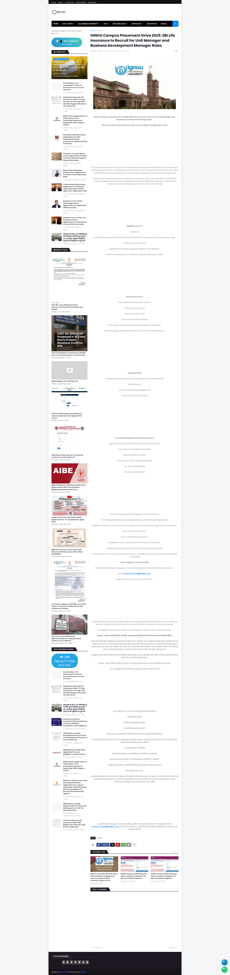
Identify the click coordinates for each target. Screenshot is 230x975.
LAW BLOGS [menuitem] (136, 24)
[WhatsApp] (123, 845)
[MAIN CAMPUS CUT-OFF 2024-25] (70, 379)
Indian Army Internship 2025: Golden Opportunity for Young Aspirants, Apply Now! (68, 519)
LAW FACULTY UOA (65, 661)
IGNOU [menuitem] (164, 24)
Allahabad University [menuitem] (88, 24)
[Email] (128, 845)
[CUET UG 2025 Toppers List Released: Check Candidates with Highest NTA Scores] (70, 411)
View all (175, 852)
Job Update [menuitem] (152, 24)
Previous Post (97, 947)
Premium (63, 972)
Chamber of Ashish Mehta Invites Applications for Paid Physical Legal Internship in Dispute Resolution (75, 157)
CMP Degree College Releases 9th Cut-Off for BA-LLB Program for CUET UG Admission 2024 (75, 807)
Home (54, 2)
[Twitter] (112, 845)
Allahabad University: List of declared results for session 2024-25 (67, 456)
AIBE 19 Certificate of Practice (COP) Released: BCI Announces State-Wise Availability (67, 552)
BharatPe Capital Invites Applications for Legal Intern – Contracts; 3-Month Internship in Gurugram (68, 66)
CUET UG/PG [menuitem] (67, 24)
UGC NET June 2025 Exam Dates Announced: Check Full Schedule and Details (67, 307)
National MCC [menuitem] (119, 24)
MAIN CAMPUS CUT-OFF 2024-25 (65, 381)
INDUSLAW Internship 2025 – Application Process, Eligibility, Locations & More (74, 752)
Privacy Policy (81, 2)
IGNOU (99, 31)
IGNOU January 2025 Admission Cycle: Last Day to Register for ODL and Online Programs (134, 876)
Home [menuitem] (55, 24)
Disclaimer (92, 2)
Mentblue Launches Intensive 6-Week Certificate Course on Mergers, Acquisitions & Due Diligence (75, 722)
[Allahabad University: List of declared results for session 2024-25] (70, 453)
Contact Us (69, 2)
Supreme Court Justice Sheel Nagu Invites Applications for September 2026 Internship (74, 204)
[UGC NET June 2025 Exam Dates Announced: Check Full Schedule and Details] (70, 300)
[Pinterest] (117, 845)
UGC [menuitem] (106, 24)
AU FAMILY (68, 42)
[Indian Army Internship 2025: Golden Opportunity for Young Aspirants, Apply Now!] (70, 515)
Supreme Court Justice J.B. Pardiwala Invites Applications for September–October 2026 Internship (75, 221)
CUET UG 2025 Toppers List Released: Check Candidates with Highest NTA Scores (67, 416)
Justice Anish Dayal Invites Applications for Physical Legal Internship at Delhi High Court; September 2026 (75, 187)
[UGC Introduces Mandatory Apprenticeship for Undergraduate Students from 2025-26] (70, 634)
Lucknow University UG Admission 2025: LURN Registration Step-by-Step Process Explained (74, 823)
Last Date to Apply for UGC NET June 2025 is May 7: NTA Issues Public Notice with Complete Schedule (69, 606)
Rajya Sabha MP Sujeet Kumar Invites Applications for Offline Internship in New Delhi (74, 173)
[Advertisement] (134, 146)
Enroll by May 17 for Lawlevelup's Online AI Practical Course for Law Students (73, 86)
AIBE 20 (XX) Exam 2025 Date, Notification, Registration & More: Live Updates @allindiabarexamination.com (69, 487)
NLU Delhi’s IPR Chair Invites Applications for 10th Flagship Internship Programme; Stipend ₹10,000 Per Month (75, 139)
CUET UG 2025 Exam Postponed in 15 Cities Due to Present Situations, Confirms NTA (69, 354)
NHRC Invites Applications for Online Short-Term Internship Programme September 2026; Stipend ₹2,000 (75, 120)
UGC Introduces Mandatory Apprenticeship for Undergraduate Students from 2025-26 (66, 638)
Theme (83, 972)
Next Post (173, 947)
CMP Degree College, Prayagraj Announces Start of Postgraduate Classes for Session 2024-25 (75, 736)
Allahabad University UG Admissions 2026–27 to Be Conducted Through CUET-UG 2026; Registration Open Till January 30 (74, 101)
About (60, 2)
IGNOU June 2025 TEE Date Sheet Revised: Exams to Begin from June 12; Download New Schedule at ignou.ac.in (104, 877)
